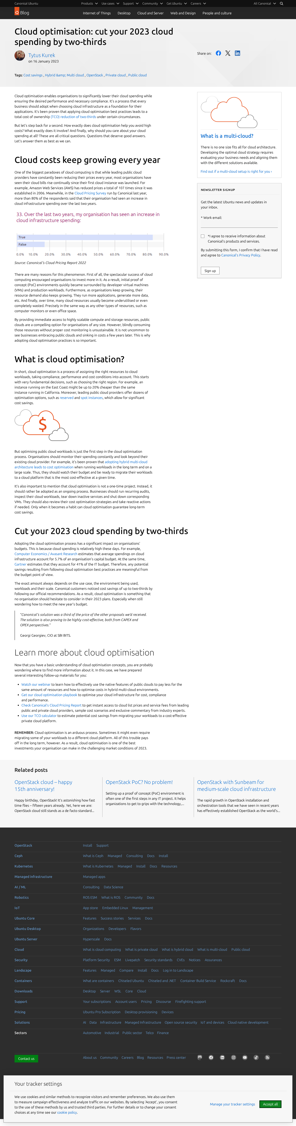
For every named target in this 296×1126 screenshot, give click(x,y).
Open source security (181, 1022)
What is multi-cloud (212, 949)
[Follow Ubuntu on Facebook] (211, 1058)
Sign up (210, 271)
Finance (163, 1033)
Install (87, 845)
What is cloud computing (102, 949)
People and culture (217, 13)
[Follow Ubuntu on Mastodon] (200, 1058)
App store (90, 908)
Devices (168, 1012)
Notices (194, 960)
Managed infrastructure (33, 877)
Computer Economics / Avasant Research (46, 554)
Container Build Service (198, 981)
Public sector (132, 1033)
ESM (117, 960)
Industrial (112, 1033)
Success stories (112, 918)
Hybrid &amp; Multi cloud (64, 75)
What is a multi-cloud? (227, 136)
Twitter (228, 53)
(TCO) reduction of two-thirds (73, 117)
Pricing (146, 1001)
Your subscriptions (97, 1001)
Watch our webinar (35, 684)
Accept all (270, 1104)
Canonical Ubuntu (26, 3)
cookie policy (67, 1112)
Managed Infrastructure (143, 1022)
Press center (176, 1057)
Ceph (19, 856)
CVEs (181, 960)
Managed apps (94, 877)
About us (90, 1057)
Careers (127, 1057)
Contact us (26, 1058)
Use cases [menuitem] (108, 3)
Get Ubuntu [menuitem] (174, 3)
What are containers (98, 981)
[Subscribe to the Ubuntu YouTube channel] (245, 1058)
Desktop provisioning (141, 1012)
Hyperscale (91, 939)
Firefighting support (190, 1001)
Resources (169, 866)
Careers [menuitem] (196, 3)
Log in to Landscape (178, 970)
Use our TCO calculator (39, 716)
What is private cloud (141, 949)
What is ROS (110, 897)
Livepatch (132, 960)
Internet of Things (97, 13)
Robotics (22, 897)
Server (105, 991)
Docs (151, 856)
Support (102, 845)
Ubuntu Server (26, 939)
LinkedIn (237, 53)
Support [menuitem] (128, 3)
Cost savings (32, 75)
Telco (150, 1033)
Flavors (135, 929)
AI (84, 1022)
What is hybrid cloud (177, 949)
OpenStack (94, 75)
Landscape (23, 970)
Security (21, 960)
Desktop (124, 13)
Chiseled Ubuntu (131, 981)
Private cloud (116, 75)
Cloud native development (248, 1022)
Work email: (212, 218)
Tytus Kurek (41, 55)
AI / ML (20, 887)
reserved (66, 398)
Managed (115, 856)
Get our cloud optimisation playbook (49, 695)
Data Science (113, 887)
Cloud (19, 949)
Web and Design (183, 13)
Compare (126, 970)
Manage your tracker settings (232, 1104)
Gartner (20, 564)
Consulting (134, 856)
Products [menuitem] (87, 3)
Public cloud (137, 75)
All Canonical (262, 3)
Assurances (213, 960)
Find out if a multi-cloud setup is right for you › (236, 171)
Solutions (22, 1022)
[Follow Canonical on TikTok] (257, 1058)
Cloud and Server (150, 13)
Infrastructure (110, 1022)
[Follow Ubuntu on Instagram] (234, 1058)
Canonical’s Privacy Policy (240, 255)
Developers (117, 929)
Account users (126, 1001)
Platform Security (96, 960)
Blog (140, 1057)
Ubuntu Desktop (28, 929)
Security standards (158, 960)
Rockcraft (227, 981)
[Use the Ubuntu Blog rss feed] (268, 1058)
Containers (23, 981)
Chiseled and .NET (162, 981)
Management (142, 908)
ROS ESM (90, 897)
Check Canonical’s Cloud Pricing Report (51, 705)
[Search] (281, 3)
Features (89, 918)
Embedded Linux (115, 908)
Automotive (92, 1033)
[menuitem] (265, 3)
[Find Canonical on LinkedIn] (223, 1058)
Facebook (218, 53)
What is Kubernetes (98, 866)
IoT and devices (212, 1022)
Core (129, 991)
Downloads (24, 991)
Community (134, 897)
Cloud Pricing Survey (90, 193)
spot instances (91, 398)
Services (134, 918)
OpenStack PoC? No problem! (139, 782)
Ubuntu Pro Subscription (101, 1012)
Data (93, 1022)
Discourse (163, 1001)
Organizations (93, 929)
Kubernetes (24, 866)
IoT (17, 908)
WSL (117, 991)
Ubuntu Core (25, 918)
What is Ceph (93, 856)
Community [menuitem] (150, 3)
